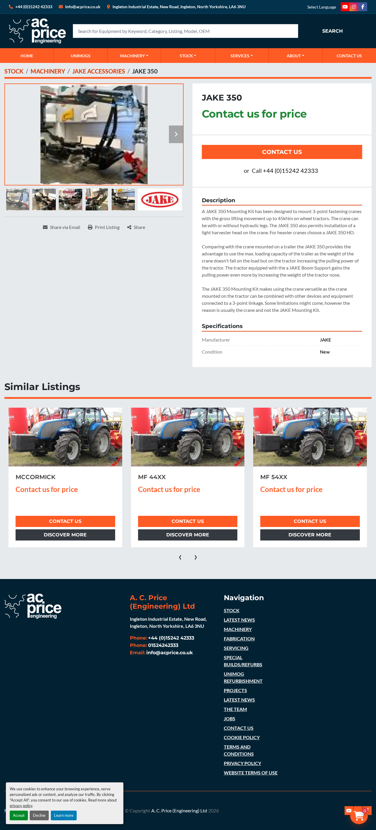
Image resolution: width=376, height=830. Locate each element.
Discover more (65, 535)
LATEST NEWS (239, 619)
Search (332, 31)
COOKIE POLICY (242, 737)
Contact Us (282, 151)
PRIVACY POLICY (242, 763)
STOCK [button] (186, 55)
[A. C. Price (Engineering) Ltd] (32, 605)
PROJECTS (235, 690)
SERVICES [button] (240, 55)
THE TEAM (235, 709)
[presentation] (180, 556)
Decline (39, 815)
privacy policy (21, 805)
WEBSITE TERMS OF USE (251, 772)
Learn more (63, 815)
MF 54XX (151, 477)
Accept (19, 815)
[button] (134, 55)
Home (27, 55)
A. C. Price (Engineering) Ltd (179, 810)
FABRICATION (239, 638)
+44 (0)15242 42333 (33, 6)
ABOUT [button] (294, 55)
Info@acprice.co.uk (82, 6)
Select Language (321, 6)
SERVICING (236, 648)
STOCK (231, 610)
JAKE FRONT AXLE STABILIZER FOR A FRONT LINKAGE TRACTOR (306, 484)
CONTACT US (349, 55)
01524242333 (163, 645)
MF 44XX (29, 477)
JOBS (229, 718)
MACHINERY (132, 55)
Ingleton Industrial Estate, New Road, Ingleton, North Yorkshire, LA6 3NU (179, 6)
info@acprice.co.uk (169, 652)
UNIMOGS (80, 55)
